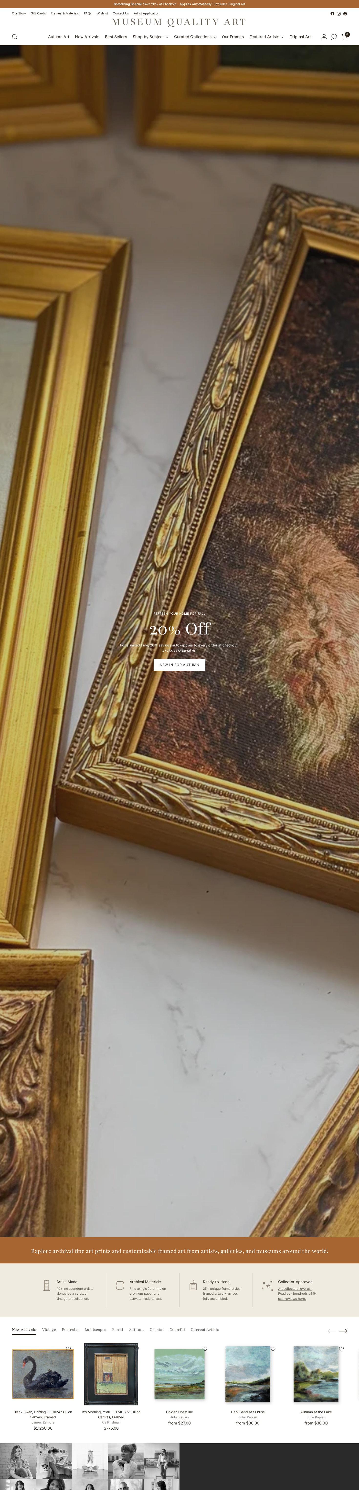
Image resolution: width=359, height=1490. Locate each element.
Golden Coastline (179, 1412)
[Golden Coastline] (179, 1374)
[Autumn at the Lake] (316, 1374)
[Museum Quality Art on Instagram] (339, 13)
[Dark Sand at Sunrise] (248, 1374)
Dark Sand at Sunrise (248, 1412)
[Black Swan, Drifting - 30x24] (43, 1374)
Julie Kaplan (179, 1417)
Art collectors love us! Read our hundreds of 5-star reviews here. (297, 1294)
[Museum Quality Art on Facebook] (332, 13)
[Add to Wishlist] (68, 1349)
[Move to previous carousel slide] (332, 1331)
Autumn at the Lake (316, 1412)
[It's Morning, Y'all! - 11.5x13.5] (111, 1374)
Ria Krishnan (111, 1422)
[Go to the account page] (324, 37)
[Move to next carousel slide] (343, 1331)
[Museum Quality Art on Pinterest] (345, 13)
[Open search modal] (15, 37)
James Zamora (43, 1422)
